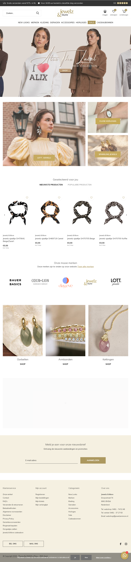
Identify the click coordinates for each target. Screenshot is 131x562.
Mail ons (34, 544)
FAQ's (5, 501)
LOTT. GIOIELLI (44, 158)
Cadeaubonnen (105, 22)
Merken (35, 22)
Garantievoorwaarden (11, 522)
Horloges (81, 22)
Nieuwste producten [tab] (51, 184)
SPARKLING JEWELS (108, 154)
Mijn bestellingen (42, 498)
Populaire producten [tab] (79, 184)
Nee (86, 557)
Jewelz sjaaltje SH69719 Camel (49, 238)
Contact (6, 498)
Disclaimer (7, 515)
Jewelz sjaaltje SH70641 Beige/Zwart (14, 239)
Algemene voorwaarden (12, 512)
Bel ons (13, 544)
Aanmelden (93, 460)
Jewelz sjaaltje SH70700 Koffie (113, 238)
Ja (75, 557)
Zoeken (37, 13)
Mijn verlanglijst (42, 505)
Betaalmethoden (9, 508)
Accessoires (68, 22)
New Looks (24, 22)
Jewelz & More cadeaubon (13, 533)
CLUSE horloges (107, 121)
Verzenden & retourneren (13, 505)
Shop (22, 364)
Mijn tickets (40, 501)
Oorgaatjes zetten (10, 529)
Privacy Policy (8, 519)
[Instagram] (126, 544)
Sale (91, 22)
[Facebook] (120, 544)
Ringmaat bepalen (10, 526)
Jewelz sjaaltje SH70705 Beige (81, 238)
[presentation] (4, 215)
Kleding (44, 22)
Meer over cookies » (103, 557)
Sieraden (55, 22)
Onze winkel (8, 494)
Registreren (40, 494)
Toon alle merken (85, 266)
